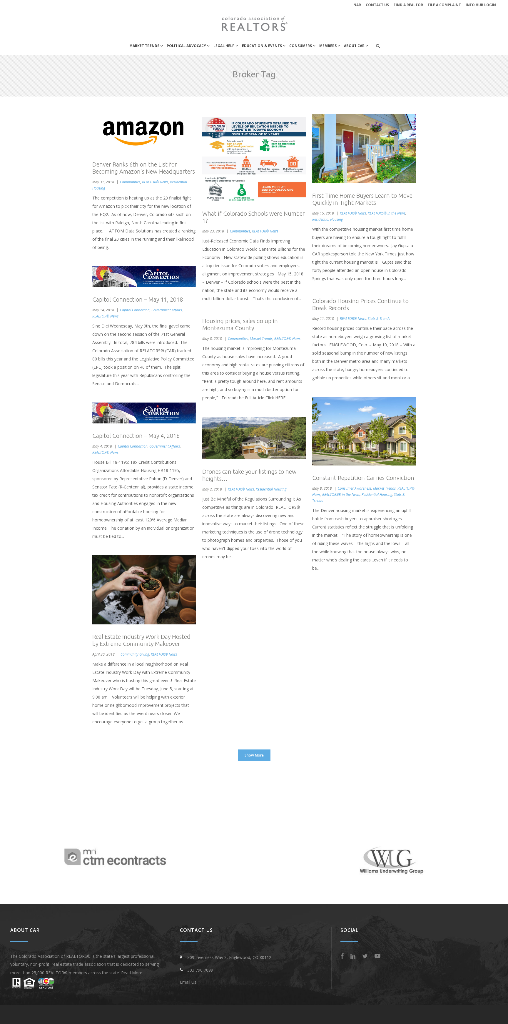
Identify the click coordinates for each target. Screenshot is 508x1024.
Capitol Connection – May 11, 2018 (137, 299)
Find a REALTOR (408, 4)
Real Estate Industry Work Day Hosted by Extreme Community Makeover (141, 640)
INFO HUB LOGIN (481, 4)
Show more (254, 755)
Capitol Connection (135, 309)
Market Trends (261, 338)
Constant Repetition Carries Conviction (363, 477)
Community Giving (135, 654)
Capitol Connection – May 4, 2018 (136, 435)
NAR (357, 4)
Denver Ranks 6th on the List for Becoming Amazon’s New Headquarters (143, 168)
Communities (130, 181)
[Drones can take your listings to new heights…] (254, 438)
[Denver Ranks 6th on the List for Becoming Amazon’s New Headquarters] (144, 133)
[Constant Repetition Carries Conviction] (364, 431)
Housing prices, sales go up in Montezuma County (240, 324)
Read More (131, 972)
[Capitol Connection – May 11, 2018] (144, 276)
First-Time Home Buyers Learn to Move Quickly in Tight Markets (362, 199)
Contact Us (377, 4)
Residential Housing (327, 219)
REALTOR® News (155, 181)
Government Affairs (166, 309)
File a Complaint (444, 4)
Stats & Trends (379, 318)
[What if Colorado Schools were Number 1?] (254, 157)
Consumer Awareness (354, 488)
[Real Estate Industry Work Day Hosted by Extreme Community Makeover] (144, 589)
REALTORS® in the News (386, 213)
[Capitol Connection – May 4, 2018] (144, 413)
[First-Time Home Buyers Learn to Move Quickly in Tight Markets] (364, 148)
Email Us (188, 982)
